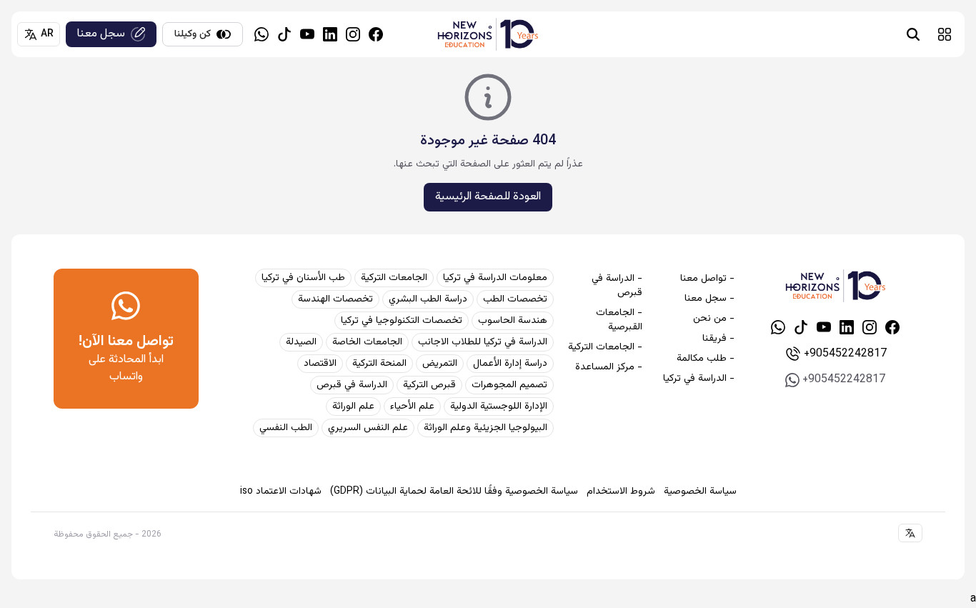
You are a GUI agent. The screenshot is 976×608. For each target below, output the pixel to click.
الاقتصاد (320, 364)
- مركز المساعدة (608, 367)
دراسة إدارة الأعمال (510, 364)
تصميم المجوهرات (509, 385)
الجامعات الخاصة (367, 342)
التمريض (439, 364)
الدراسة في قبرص (352, 385)
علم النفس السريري (368, 428)
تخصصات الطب (515, 299)
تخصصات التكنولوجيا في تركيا (401, 321)
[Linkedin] (330, 34)
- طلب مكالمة (705, 359)
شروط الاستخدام (621, 491)
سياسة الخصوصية (700, 491)
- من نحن (713, 319)
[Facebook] (376, 34)
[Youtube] (307, 34)
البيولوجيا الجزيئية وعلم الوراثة (485, 428)
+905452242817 (845, 354)
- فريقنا (718, 339)
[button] (944, 34)
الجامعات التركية (394, 278)
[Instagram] (353, 34)
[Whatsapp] (261, 34)
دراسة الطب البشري (428, 299)
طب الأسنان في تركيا (303, 278)
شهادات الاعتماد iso (281, 491)
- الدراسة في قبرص (617, 285)
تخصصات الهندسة (335, 299)
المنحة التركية (379, 364)
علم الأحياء (412, 406)
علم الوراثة (353, 406)
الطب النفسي (285, 428)
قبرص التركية (429, 385)
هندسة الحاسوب (512, 321)
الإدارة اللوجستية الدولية (498, 406)
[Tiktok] (284, 34)
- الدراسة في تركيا (698, 379)
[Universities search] (913, 34)
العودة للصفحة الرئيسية (488, 197)
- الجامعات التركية (605, 347)
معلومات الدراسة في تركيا (495, 278)
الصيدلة (301, 342)
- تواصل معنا (707, 278)
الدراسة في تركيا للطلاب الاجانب (482, 342)
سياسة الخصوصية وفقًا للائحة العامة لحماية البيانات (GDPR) (454, 491)
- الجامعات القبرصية (619, 320)
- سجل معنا (709, 298)
